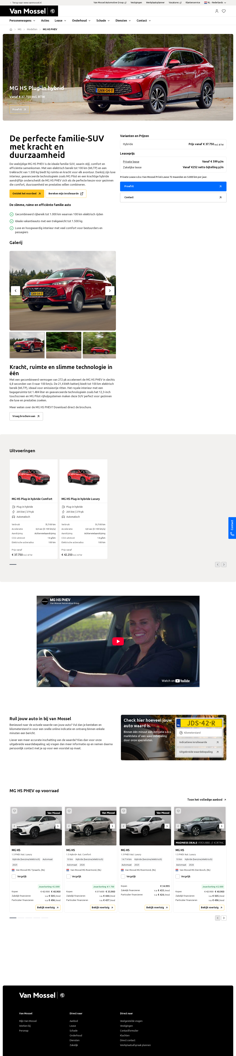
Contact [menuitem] (142, 20)
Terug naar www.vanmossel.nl (26, 3)
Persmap (24, 1030)
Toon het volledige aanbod (204, 799)
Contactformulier (129, 1030)
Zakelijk (74, 1045)
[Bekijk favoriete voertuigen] (223, 11)
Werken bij (25, 1025)
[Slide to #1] (27, 345)
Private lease (131, 161)
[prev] (15, 290)
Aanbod (74, 1021)
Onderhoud (76, 1035)
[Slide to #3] (100, 345)
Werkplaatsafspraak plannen (135, 1045)
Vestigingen (126, 1025)
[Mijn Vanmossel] (217, 11)
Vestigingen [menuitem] (136, 2)
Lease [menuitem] (58, 20)
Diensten (74, 1040)
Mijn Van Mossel (28, 1021)
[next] (110, 290)
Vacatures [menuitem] (174, 2)
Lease (73, 1025)
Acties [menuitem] (45, 20)
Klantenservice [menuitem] (193, 2)
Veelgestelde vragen (131, 1021)
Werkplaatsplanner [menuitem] (155, 2)
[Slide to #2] (63, 345)
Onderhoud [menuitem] (79, 20)
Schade (74, 1030)
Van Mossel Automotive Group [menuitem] (109, 2)
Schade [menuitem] (101, 20)
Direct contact (127, 1040)
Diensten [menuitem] (121, 20)
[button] (217, 11)
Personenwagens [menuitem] (20, 20)
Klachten (125, 1035)
